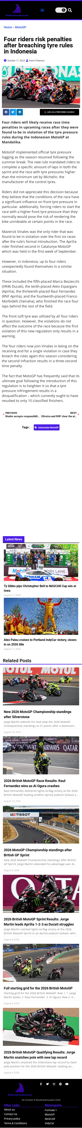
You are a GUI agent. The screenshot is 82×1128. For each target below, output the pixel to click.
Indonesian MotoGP (48, 427)
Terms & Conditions (15, 1123)
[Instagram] (54, 1084)
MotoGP (20, 27)
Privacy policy (12, 1118)
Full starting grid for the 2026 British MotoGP (38, 988)
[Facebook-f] (41, 1084)
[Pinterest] (60, 1084)
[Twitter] (47, 1084)
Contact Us (10, 1114)
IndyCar (49, 1123)
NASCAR (50, 1118)
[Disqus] (41, 481)
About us (9, 1109)
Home (8, 27)
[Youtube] (67, 1084)
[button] (42, 10)
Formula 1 (51, 1110)
